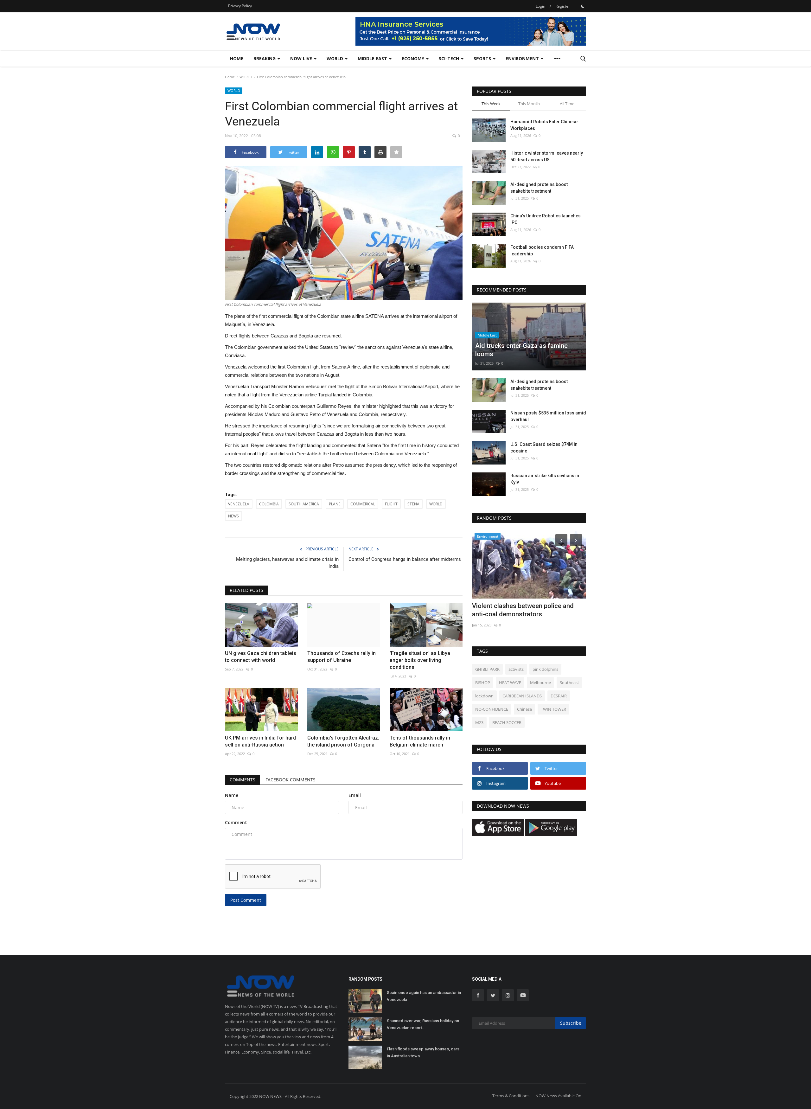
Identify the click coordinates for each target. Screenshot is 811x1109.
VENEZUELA (238, 504)
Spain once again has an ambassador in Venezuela (424, 996)
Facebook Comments (290, 780)
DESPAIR (559, 696)
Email (354, 795)
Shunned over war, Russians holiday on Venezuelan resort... (423, 1024)
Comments (242, 780)
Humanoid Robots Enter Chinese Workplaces (544, 125)
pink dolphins (545, 669)
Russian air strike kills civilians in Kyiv (544, 479)
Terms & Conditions (510, 1096)
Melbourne (540, 682)
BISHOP (482, 682)
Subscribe (570, 1023)
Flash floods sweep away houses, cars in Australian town (423, 1052)
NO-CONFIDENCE (491, 709)
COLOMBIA (269, 504)
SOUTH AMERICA (304, 504)
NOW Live (301, 58)
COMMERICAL (362, 504)
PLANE (335, 504)
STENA (413, 504)
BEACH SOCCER (506, 722)
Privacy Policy (240, 6)
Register (562, 6)
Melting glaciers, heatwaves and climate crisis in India (287, 562)
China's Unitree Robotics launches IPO (545, 219)
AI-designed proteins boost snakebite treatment (539, 188)
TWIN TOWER (553, 709)
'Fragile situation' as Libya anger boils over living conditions (420, 660)
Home (236, 58)
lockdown (484, 696)
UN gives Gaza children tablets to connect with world (260, 656)
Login (540, 6)
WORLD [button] (335, 58)
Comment (236, 822)
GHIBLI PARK (487, 669)
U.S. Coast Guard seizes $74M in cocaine (544, 447)
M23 (479, 722)
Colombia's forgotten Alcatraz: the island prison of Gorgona (343, 741)
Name (231, 795)
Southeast (569, 682)
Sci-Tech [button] (449, 58)
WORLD (245, 76)
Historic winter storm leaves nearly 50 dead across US (546, 156)
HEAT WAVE (510, 682)
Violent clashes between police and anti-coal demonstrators (523, 610)
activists (516, 669)
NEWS (233, 516)
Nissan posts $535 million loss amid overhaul (548, 416)
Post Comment (245, 900)
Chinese (524, 709)
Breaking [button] (265, 58)
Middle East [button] (373, 58)
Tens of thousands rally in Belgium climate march (420, 741)
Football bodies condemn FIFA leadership (542, 250)
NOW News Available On (558, 1096)
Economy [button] (413, 58)
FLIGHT (391, 504)
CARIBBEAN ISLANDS (522, 696)
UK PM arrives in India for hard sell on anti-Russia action (260, 741)
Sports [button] (483, 58)
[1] (582, 6)
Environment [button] (523, 58)
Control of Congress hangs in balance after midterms (404, 559)
